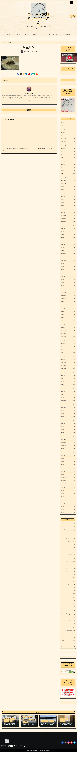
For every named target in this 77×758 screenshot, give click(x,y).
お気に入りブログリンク (30, 34)
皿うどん (67, 600)
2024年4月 (63, 202)
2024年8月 (63, 189)
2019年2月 (63, 394)
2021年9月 (63, 301)
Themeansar (47, 750)
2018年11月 (63, 404)
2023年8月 (63, 228)
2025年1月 (63, 173)
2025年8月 (63, 151)
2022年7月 (63, 269)
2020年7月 (63, 346)
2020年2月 (63, 356)
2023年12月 (63, 215)
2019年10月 (63, 368)
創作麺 (67, 534)
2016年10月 (63, 483)
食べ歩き (62, 613)
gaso (28, 51)
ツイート (62, 73)
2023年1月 (63, 250)
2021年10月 (63, 298)
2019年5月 (63, 384)
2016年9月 (63, 487)
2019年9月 (63, 372)
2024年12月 (63, 177)
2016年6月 (63, 496)
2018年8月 (63, 413)
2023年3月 (63, 244)
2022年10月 (63, 260)
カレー (70, 614)
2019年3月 (63, 391)
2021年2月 (63, 324)
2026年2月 (63, 132)
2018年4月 (63, 426)
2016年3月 (63, 506)
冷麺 (66, 581)
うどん (67, 603)
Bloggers (41, 750)
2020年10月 (63, 336)
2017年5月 (63, 461)
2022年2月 (63, 285)
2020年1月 (63, 359)
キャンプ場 (63, 643)
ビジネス (62, 646)
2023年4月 (63, 241)
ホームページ (10, 34)
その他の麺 (68, 541)
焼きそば (67, 538)
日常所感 (62, 637)
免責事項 (48, 34)
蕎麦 (66, 606)
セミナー (62, 634)
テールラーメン (69, 565)
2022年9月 (63, 263)
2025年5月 (63, 161)
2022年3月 (63, 282)
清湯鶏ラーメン (69, 561)
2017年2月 (63, 471)
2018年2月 (63, 432)
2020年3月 (63, 352)
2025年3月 (63, 167)
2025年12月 (63, 138)
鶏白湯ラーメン (69, 593)
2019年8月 (63, 375)
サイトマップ (41, 34)
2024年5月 (63, 199)
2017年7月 (63, 455)
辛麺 (66, 597)
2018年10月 (63, 407)
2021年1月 (63, 327)
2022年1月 (63, 288)
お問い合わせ (18, 34)
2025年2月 (63, 170)
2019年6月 (63, 381)
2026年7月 (63, 125)
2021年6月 (63, 311)
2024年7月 (63, 193)
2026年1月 (63, 135)
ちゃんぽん (68, 584)
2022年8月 (63, 266)
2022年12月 (63, 253)
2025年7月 (63, 154)
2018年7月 (63, 416)
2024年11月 (63, 180)
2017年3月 (63, 467)
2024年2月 (63, 209)
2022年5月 (63, 276)
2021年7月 (63, 308)
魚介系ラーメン (69, 550)
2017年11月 (63, 442)
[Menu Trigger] (71, 2)
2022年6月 (63, 272)
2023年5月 (63, 237)
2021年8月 (63, 304)
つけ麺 (67, 547)
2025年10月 (63, 145)
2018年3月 (63, 429)
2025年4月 (63, 164)
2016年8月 (63, 490)
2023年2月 (63, 247)
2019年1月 (63, 397)
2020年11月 (63, 333)
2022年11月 (63, 256)
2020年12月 (63, 330)
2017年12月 (63, 439)
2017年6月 (63, 458)
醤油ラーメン (68, 571)
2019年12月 (63, 362)
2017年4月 (63, 464)
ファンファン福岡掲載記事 (66, 630)
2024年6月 (63, 196)
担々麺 (67, 587)
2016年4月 (63, 503)
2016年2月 (63, 509)
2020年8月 (63, 343)
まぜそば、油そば (69, 555)
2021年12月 (63, 292)
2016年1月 (63, 512)
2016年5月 (63, 499)
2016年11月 (63, 480)
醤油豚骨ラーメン (69, 531)
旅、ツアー (63, 526)
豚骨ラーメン (68, 568)
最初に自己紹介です (58, 34)
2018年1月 (63, 436)
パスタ (67, 544)
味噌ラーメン (68, 574)
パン (70, 620)
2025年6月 (63, 157)
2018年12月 (63, 400)
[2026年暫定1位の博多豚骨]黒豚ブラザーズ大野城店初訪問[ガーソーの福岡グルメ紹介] (47, 725)
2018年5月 (63, 423)
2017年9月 (63, 448)
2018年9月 (63, 410)
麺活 (61, 530)
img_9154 (6, 80)
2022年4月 (63, 279)
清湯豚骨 (67, 558)
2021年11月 (63, 295)
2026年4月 (63, 129)
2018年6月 (63, 420)
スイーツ (71, 617)
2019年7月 (63, 378)
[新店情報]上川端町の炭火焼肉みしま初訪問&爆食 (10, 724)
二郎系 (67, 590)
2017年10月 (63, 445)
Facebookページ (67, 80)
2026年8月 (63, 122)
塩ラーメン (68, 577)
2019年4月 (63, 388)
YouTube (62, 640)
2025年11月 (63, 141)
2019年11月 (63, 365)
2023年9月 (63, 225)
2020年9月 (63, 340)
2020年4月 (63, 349)
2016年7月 (63, 493)
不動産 (62, 610)
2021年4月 (63, 317)
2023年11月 (63, 218)
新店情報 (62, 523)
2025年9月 (63, 148)
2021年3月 (63, 320)
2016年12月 (63, 477)
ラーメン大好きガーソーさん (38, 18)
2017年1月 (63, 474)
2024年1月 (63, 212)
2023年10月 (63, 221)
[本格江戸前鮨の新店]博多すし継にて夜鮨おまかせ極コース (66, 724)
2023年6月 (63, 234)
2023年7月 (63, 231)
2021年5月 (63, 314)
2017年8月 (63, 451)
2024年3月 (63, 205)
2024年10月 (63, 183)
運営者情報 (67, 34)
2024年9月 (63, 186)
